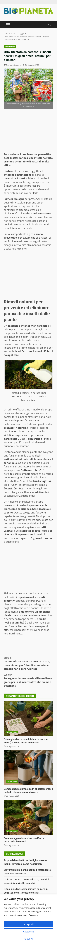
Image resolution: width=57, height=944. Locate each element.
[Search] (49, 25)
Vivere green (10, 46)
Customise (28, 931)
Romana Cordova (13, 65)
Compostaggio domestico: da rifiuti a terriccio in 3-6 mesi (28, 817)
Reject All (28, 938)
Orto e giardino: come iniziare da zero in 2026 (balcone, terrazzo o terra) (28, 718)
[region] (28, 919)
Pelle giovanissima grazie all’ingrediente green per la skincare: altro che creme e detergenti (28, 680)
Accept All (29, 924)
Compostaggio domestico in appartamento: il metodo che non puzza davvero (28, 767)
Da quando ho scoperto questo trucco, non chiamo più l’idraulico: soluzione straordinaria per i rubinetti (27, 663)
